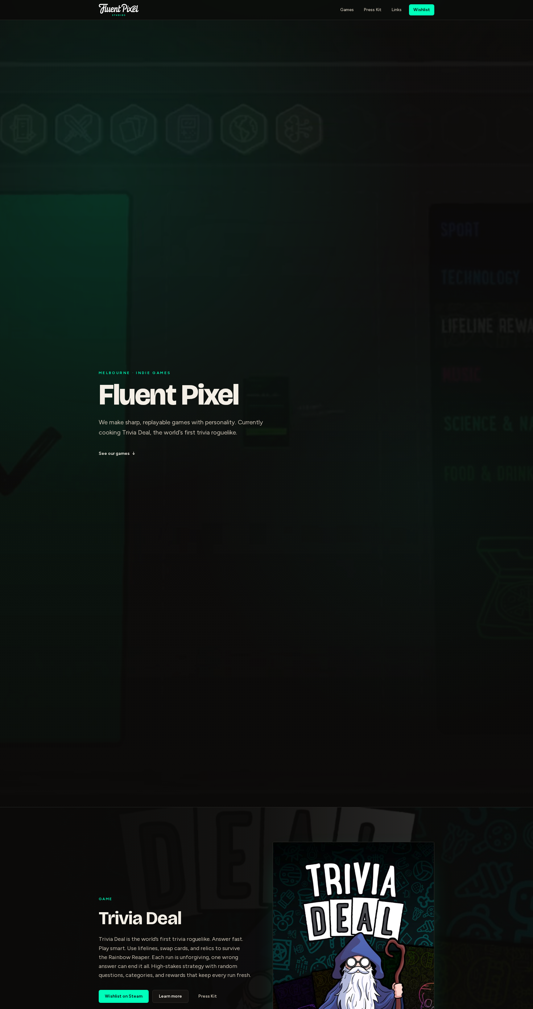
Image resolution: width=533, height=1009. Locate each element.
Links (396, 9)
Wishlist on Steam (124, 996)
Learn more (170, 996)
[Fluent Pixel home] (118, 10)
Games (347, 9)
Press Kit (373, 9)
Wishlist (421, 9)
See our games (117, 453)
